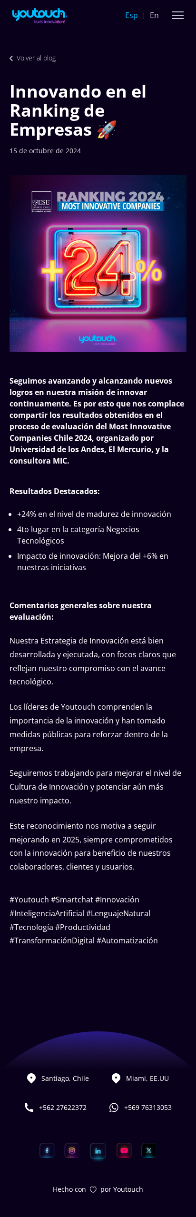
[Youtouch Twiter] (149, 1150)
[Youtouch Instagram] (71, 1150)
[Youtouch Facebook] (47, 1150)
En (154, 15)
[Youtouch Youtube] (124, 1150)
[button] (178, 15)
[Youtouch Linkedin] (98, 1150)
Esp (131, 15)
